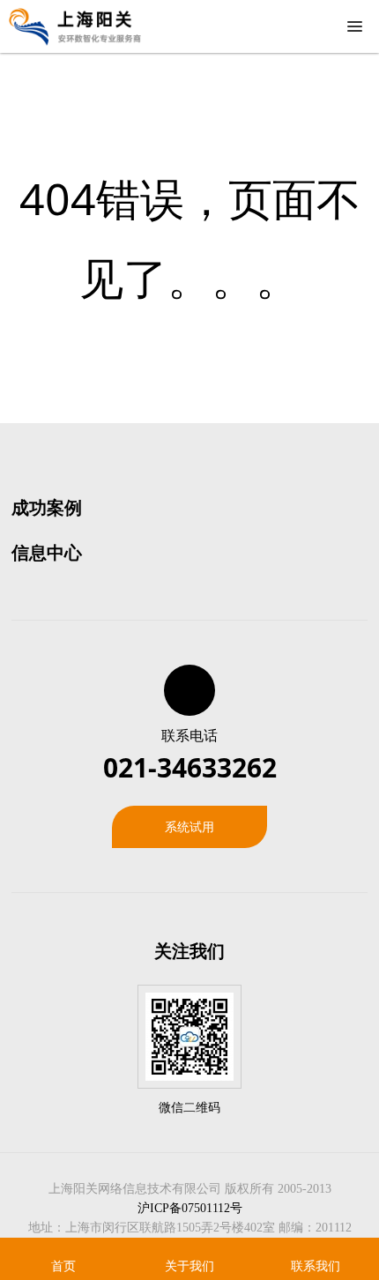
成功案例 (46, 507)
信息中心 (46, 552)
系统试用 (189, 826)
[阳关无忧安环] (75, 26)
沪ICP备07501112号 (189, 1208)
